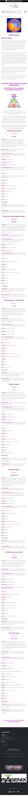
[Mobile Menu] (11, 6)
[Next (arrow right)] (1, 797)
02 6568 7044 (4, 742)
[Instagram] (6, 745)
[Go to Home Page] (1, 16)
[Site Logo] (15, 6)
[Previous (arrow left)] (0, 797)
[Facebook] (2, 745)
